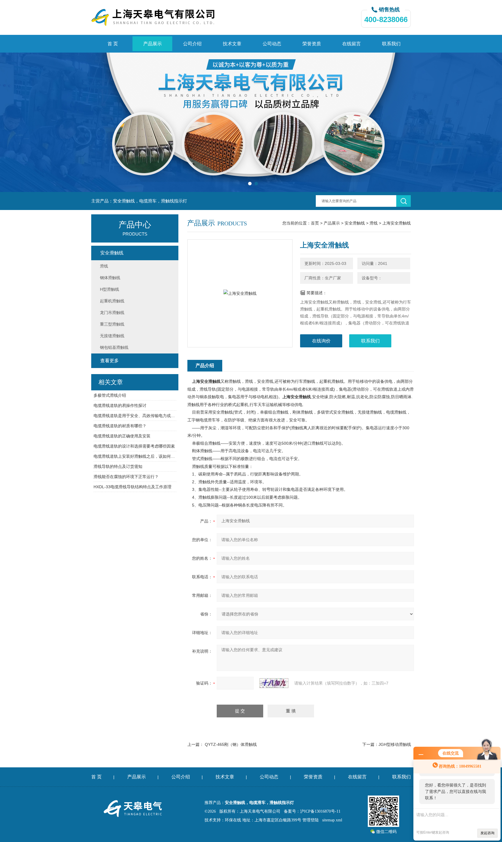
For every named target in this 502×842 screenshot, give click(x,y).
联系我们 (391, 43)
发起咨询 (487, 833)
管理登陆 (310, 820)
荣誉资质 (311, 43)
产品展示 (152, 43)
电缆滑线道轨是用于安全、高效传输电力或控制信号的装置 (135, 415)
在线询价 (321, 340)
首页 (315, 223)
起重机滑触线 (112, 301)
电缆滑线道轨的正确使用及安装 (122, 436)
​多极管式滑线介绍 (110, 395)
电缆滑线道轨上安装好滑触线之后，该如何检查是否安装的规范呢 (135, 456)
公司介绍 (192, 43)
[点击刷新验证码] (273, 683)
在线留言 (351, 43)
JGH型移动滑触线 (395, 744)
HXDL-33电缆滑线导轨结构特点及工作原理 (132, 486)
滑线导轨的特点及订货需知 (118, 466)
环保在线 (233, 820)
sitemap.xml (332, 820)
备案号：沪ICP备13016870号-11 (312, 811)
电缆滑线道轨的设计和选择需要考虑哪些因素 (134, 446)
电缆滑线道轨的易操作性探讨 (120, 405)
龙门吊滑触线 (112, 312)
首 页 (112, 43)
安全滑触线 (355, 223)
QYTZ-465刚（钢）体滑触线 (231, 744)
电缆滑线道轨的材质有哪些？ (120, 425)
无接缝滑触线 (112, 335)
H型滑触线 (109, 289)
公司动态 (272, 43)
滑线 (374, 223)
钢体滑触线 (110, 277)
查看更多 (109, 360)
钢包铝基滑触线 (114, 347)
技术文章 (232, 43)
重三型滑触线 (112, 324)
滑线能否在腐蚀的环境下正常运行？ (126, 476)
